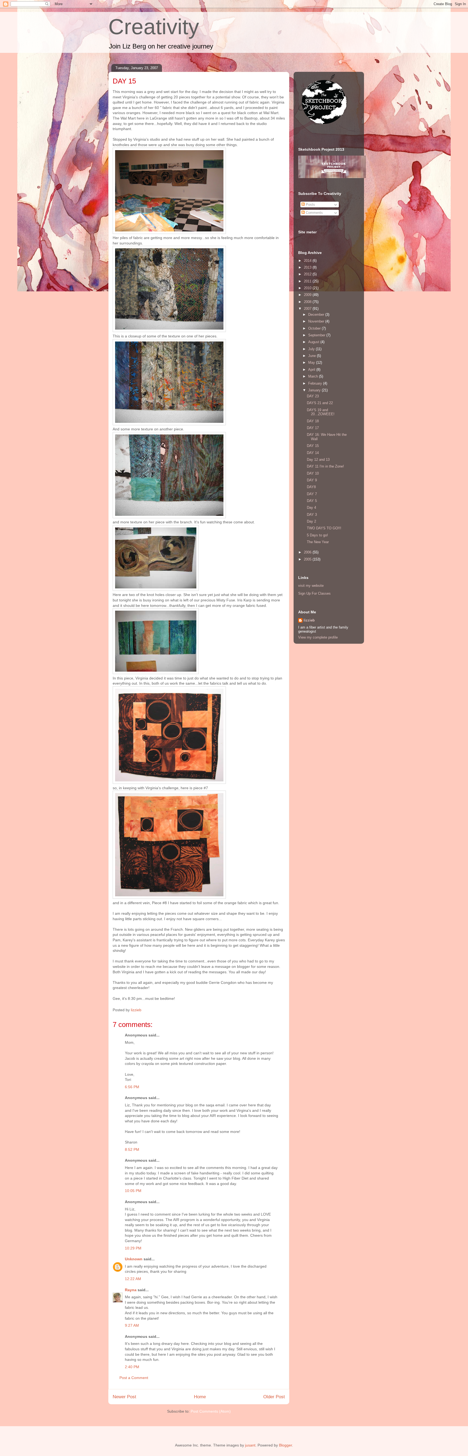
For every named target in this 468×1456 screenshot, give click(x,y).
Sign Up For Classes (314, 593)
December (316, 315)
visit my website (311, 586)
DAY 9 (312, 480)
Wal (266, 113)
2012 (308, 274)
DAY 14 (313, 453)
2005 (308, 559)
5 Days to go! (317, 535)
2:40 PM (132, 1367)
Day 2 (311, 521)
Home (200, 1396)
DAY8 (311, 487)
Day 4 (311, 507)
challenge (198, 102)
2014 (308, 261)
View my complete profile (318, 637)
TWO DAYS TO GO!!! (324, 528)
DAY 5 (312, 501)
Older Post (274, 1396)
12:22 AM (133, 1279)
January (315, 390)
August (314, 342)
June (312, 356)
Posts (310, 204)
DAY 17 (313, 428)
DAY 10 (313, 473)
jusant (250, 1445)
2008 (308, 302)
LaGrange (158, 118)
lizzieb (309, 620)
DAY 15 (313, 446)
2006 (308, 552)
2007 (308, 309)
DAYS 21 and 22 (320, 403)
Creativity (153, 27)
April (312, 370)
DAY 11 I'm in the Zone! (325, 466)
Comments (314, 213)
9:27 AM (132, 1325)
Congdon (228, 982)
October (315, 328)
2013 (308, 267)
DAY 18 (313, 421)
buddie (202, 982)
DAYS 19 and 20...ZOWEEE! (320, 412)
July (312, 349)
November (316, 321)
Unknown (133, 1259)
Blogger (285, 1445)
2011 (308, 281)
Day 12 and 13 (318, 460)
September (317, 335)
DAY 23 (313, 396)
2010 (308, 288)
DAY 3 (312, 515)
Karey (270, 940)
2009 (308, 295)
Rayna (130, 1290)
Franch (177, 929)
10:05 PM (133, 1190)
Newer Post (124, 1396)
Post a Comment (133, 1378)
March (313, 376)
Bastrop (251, 118)
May (312, 362)
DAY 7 (312, 494)
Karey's (129, 940)
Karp (247, 600)
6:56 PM (132, 1087)
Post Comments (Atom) (211, 1411)
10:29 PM (133, 1248)
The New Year (318, 542)
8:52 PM (132, 1149)
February (315, 383)
